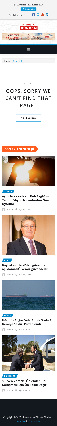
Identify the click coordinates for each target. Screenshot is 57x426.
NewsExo (21, 421)
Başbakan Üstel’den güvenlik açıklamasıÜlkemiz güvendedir (25, 267)
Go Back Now (29, 117)
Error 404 (17, 61)
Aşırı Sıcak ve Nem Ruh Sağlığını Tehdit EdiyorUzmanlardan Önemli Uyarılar (27, 200)
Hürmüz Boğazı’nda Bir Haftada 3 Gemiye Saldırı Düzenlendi (26, 322)
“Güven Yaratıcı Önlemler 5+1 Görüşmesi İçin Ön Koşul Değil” (24, 383)
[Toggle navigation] (28, 49)
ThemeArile (35, 421)
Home (7, 61)
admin (10, 209)
